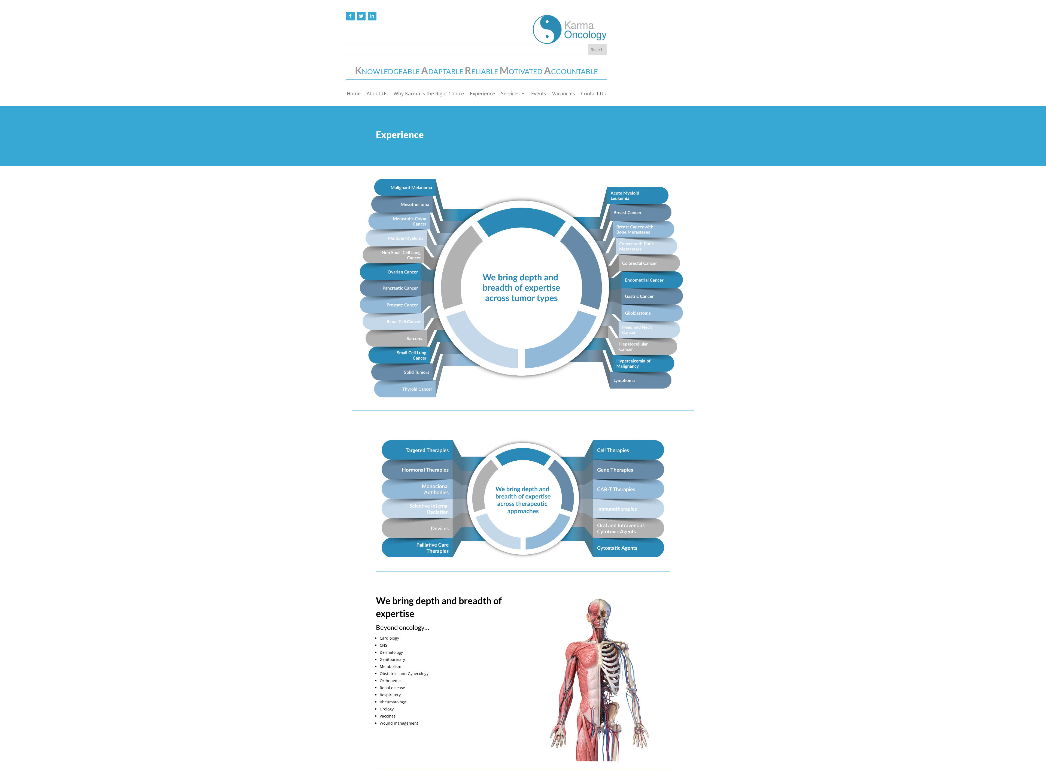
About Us (377, 94)
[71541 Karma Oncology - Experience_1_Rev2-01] (523, 562)
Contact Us (593, 94)
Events (538, 94)
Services (510, 94)
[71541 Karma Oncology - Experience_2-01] (523, 401)
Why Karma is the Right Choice (429, 94)
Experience (482, 94)
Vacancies (563, 94)
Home (354, 94)
